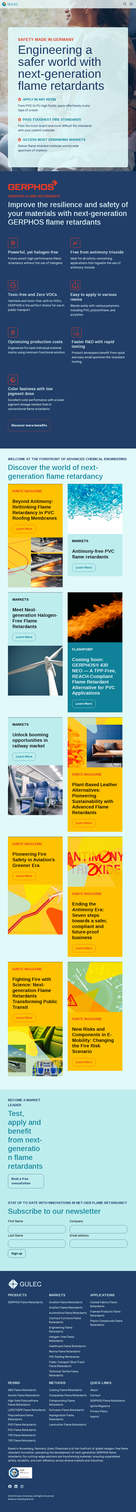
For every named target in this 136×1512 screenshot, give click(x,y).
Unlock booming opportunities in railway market (30, 740)
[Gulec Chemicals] (10, 4)
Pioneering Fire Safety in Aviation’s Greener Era (33, 860)
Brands (30, 1499)
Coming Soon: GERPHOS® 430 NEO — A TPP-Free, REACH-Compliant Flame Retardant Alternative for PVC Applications (94, 676)
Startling (21, 1499)
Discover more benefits (29, 425)
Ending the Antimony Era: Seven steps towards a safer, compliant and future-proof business (89, 920)
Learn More (24, 529)
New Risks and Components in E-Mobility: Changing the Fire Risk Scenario (93, 1040)
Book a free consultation (21, 1181)
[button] (125, 4)
